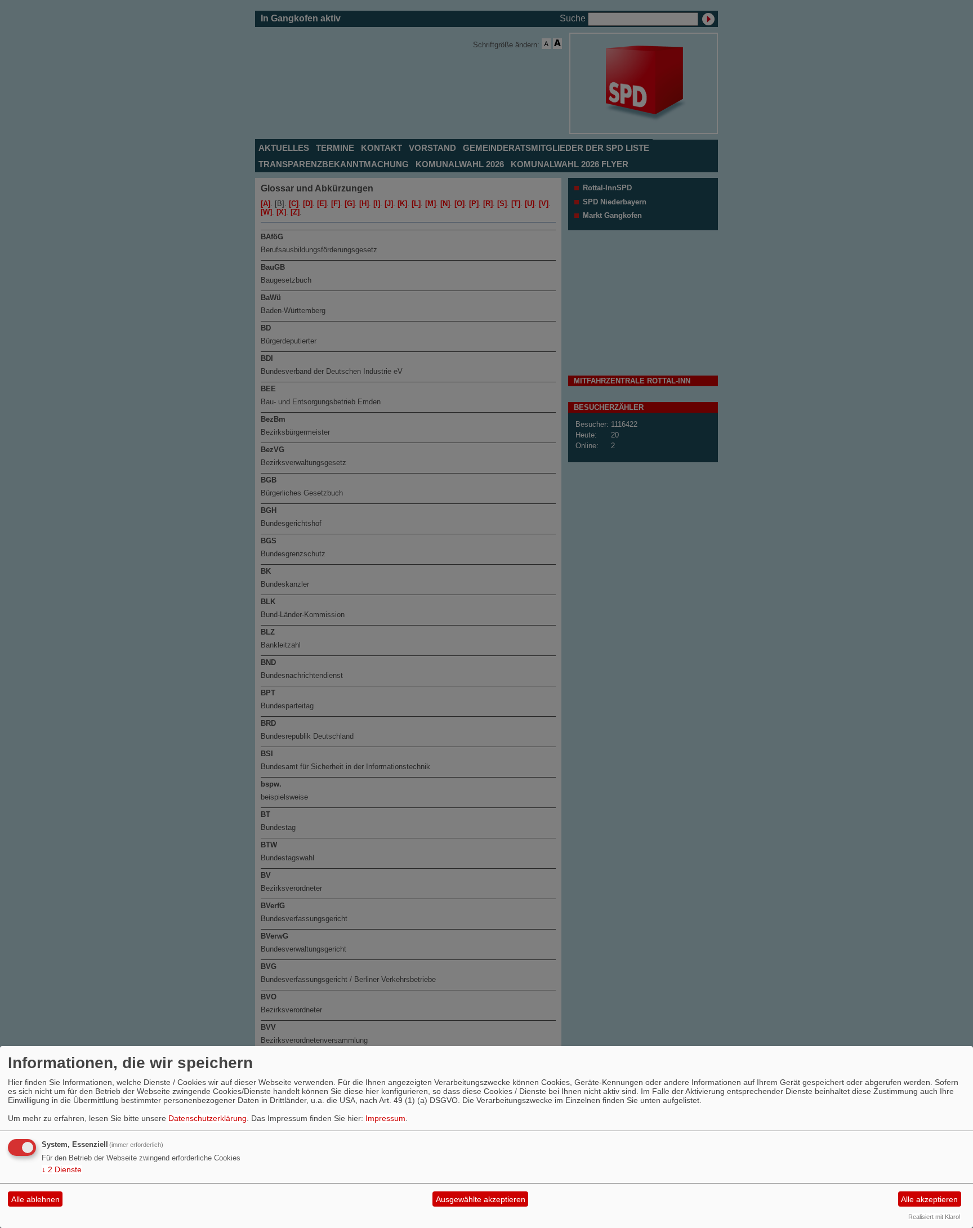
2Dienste (62, 1169)
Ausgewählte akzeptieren (480, 1199)
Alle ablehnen (35, 1199)
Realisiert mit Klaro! (934, 1216)
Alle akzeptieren (929, 1199)
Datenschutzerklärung (207, 1118)
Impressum (385, 1118)
